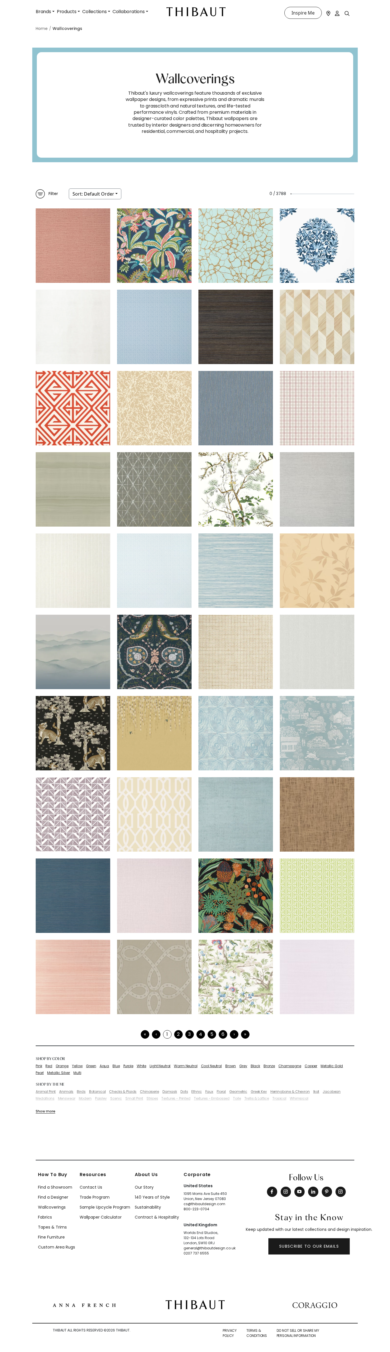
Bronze (269, 1066)
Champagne (289, 1066)
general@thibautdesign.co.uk (210, 1248)
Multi (77, 1073)
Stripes (152, 1098)
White (141, 1066)
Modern (85, 1098)
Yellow (77, 1066)
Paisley (101, 1098)
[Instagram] (286, 1192)
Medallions (45, 1098)
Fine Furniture (51, 1237)
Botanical (97, 1091)
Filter (53, 193)
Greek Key (259, 1091)
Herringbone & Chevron (290, 1091)
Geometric (238, 1091)
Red (48, 1066)
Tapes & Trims (52, 1227)
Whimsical (299, 1098)
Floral (221, 1091)
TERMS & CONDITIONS (256, 1333)
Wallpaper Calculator (101, 1217)
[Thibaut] (195, 1304)
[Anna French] (84, 1305)
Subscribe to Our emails (309, 1246)
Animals (66, 1091)
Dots (184, 1091)
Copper (311, 1066)
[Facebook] (272, 1192)
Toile (237, 1098)
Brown (230, 1066)
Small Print (134, 1098)
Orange (62, 1066)
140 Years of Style (152, 1197)
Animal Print (46, 1091)
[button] (234, 1034)
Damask (169, 1091)
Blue (116, 1066)
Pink (39, 1066)
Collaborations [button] (128, 11)
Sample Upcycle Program (105, 1207)
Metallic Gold (332, 1066)
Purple (128, 1066)
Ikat (316, 1091)
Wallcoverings (52, 1207)
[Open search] (347, 13)
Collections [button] (94, 11)
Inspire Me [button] (303, 13)
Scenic (116, 1098)
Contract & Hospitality (157, 1217)
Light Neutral (160, 1066)
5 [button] (211, 1034)
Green (91, 1066)
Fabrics (45, 1217)
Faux (209, 1091)
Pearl (40, 1073)
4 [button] (200, 1034)
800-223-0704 (196, 1209)
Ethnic (196, 1091)
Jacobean (332, 1091)
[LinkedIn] (313, 1192)
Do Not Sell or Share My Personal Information (298, 1333)
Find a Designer (53, 1197)
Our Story (144, 1187)
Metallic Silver (58, 1073)
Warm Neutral (185, 1066)
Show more (45, 1111)
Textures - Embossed (212, 1098)
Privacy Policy (230, 1333)
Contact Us (91, 1187)
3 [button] (189, 1034)
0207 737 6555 (196, 1253)
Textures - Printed (175, 1098)
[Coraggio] (314, 1305)
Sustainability (148, 1207)
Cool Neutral (211, 1066)
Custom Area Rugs (56, 1247)
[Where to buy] (328, 12)
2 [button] (178, 1034)
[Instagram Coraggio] (340, 1192)
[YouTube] (299, 1192)
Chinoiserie (149, 1091)
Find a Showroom (55, 1187)
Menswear (66, 1098)
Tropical (279, 1098)
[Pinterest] (327, 1192)
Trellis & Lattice (256, 1098)
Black (255, 1066)
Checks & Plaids (122, 1091)
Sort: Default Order (93, 194)
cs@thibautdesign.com (204, 1203)
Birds (81, 1091)
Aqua (104, 1066)
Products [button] (67, 11)
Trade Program (95, 1197)
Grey (243, 1066)
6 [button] (223, 1034)
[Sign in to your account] (337, 12)
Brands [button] (43, 11)
